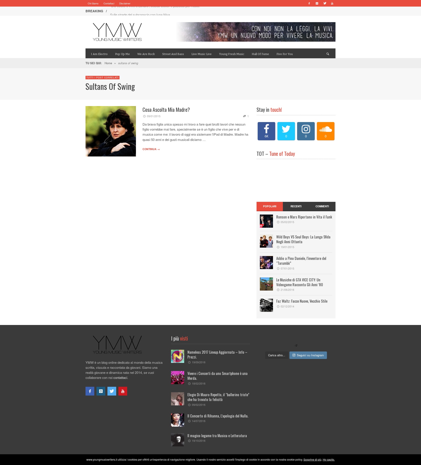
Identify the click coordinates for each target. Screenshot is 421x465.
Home (108, 63)
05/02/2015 (287, 222)
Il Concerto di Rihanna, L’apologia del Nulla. (217, 416)
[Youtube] (332, 3)
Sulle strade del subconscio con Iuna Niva (140, 11)
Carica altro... (276, 355)
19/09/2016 (198, 362)
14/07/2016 (198, 421)
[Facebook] (309, 3)
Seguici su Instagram (310, 355)
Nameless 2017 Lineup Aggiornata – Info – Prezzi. (217, 354)
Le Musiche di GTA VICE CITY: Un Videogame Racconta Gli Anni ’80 (299, 282)
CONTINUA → (151, 149)
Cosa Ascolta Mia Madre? (166, 109)
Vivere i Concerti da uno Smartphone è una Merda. (217, 376)
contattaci (120, 377)
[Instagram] (317, 3)
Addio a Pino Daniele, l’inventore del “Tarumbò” (301, 261)
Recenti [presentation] (296, 206)
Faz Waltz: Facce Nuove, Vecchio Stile (301, 301)
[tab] (270, 206)
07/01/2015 (287, 268)
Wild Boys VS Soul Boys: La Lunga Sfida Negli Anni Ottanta (303, 239)
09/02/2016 (198, 404)
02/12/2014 (287, 306)
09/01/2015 (154, 116)
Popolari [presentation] (269, 206)
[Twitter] (324, 3)
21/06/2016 (287, 289)
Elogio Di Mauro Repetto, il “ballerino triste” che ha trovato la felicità (218, 397)
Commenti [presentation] (322, 206)
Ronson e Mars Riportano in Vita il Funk (304, 217)
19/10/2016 (198, 440)
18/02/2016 (198, 383)
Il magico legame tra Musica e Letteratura (217, 435)
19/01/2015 (287, 247)
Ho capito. (329, 459)
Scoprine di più (312, 459)
